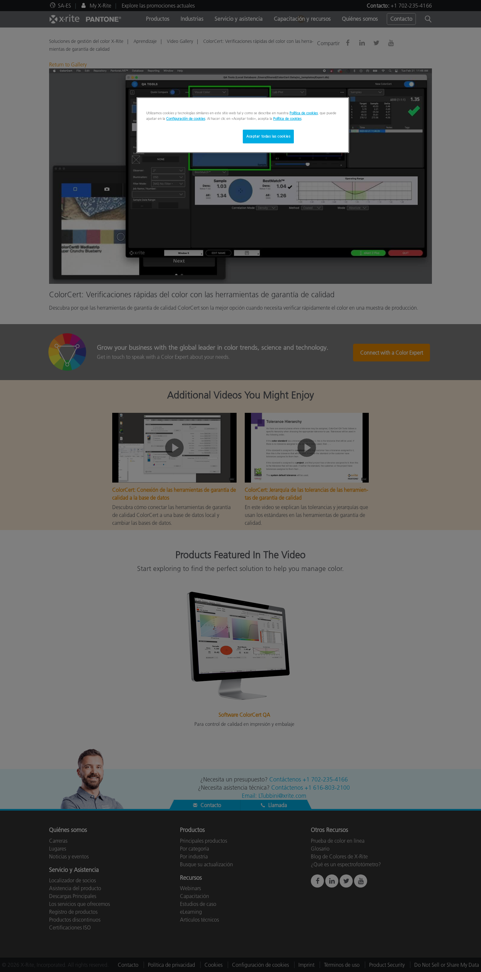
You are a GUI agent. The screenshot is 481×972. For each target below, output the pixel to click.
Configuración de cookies (185, 118)
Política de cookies (304, 113)
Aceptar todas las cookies (268, 136)
